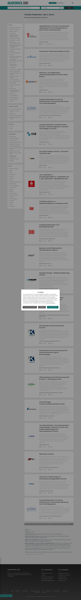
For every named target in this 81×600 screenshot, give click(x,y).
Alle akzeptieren (53, 307)
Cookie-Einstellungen (29, 307)
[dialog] (40, 300)
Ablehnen (42, 307)
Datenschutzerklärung (50, 302)
